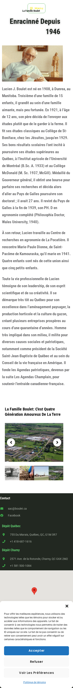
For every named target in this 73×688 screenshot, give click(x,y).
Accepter (37, 650)
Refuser (36, 662)
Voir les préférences (36, 673)
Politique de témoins (34, 682)
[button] (67, 606)
